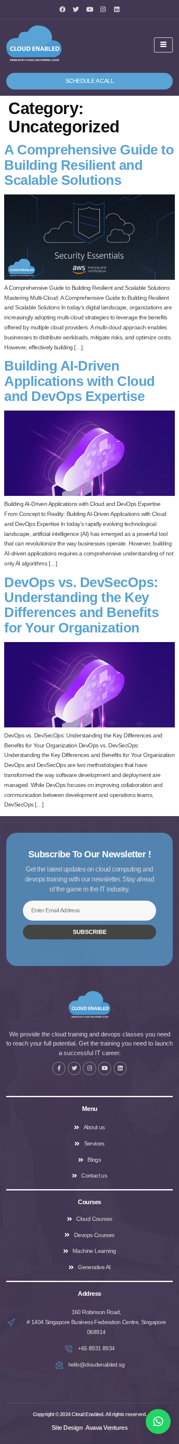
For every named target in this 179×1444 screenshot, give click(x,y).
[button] (158, 1421)
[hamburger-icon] (163, 44)
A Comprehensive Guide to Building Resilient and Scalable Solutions (89, 165)
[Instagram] (103, 9)
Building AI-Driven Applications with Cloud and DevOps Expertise (79, 381)
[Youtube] (90, 9)
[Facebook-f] (58, 1068)
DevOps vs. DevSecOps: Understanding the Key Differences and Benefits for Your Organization (81, 605)
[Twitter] (76, 9)
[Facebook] (63, 9)
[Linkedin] (117, 9)
